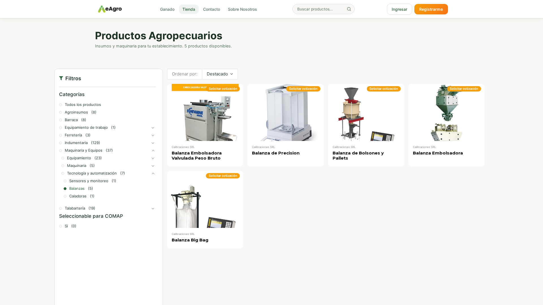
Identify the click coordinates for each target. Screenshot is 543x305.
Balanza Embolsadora (438, 153)
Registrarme (431, 9)
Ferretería (73, 135)
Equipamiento (79, 158)
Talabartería (75, 208)
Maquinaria (76, 165)
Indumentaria (76, 142)
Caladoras (78, 196)
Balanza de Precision (275, 153)
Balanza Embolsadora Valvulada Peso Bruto (197, 155)
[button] (220, 74)
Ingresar (399, 9)
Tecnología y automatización (92, 173)
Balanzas (77, 188)
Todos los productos (83, 104)
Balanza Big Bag (190, 240)
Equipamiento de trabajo (86, 127)
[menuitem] (167, 9)
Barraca (71, 119)
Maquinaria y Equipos (83, 150)
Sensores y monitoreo (88, 180)
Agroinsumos (76, 112)
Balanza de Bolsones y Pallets (358, 155)
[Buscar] (349, 9)
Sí (66, 226)
